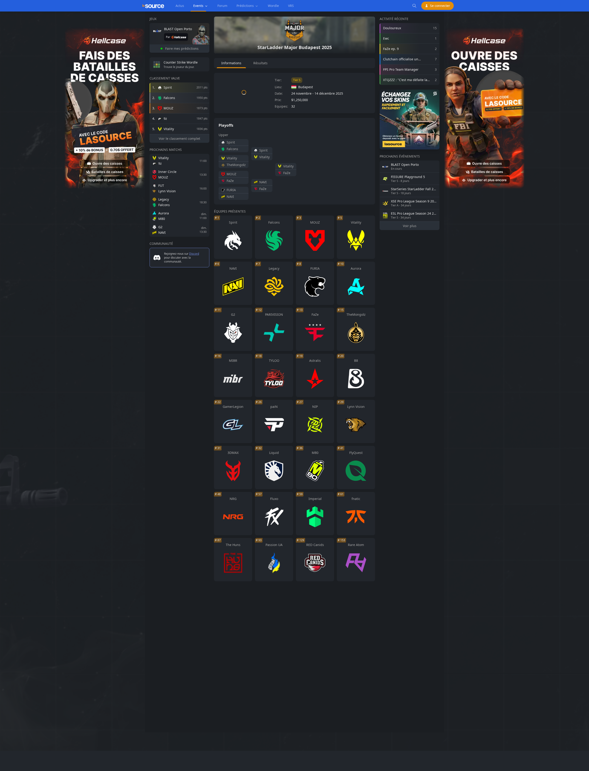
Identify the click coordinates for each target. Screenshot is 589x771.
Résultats (260, 63)
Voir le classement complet (179, 138)
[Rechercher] (414, 6)
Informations (231, 63)
